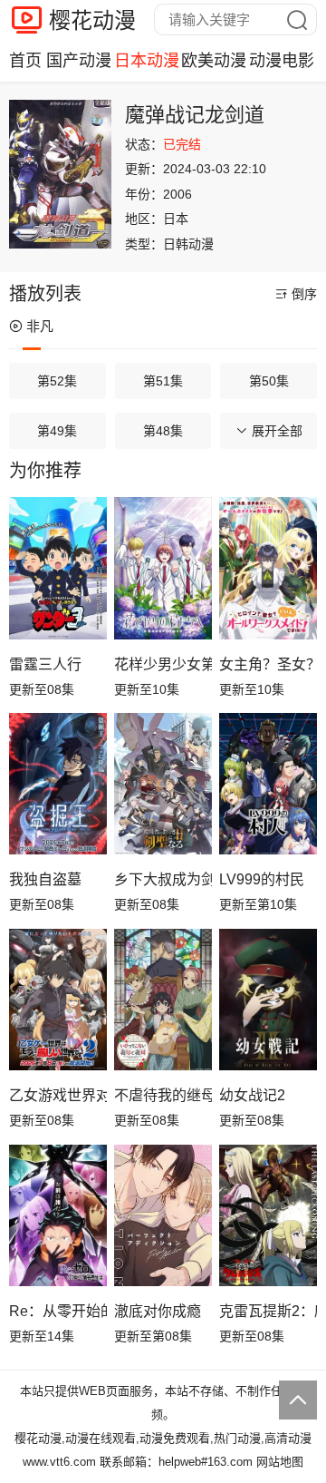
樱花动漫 (92, 20)
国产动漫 (78, 61)
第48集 (163, 431)
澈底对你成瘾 (157, 1311)
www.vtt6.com (59, 1461)
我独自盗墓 (45, 879)
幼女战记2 (252, 1095)
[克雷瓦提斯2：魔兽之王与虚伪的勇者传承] (268, 1216)
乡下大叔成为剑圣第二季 (163, 879)
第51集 (163, 381)
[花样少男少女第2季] (163, 568)
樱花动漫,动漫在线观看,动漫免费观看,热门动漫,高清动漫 (163, 1438)
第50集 (269, 381)
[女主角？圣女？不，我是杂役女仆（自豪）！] (268, 568)
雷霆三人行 (45, 664)
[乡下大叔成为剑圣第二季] (163, 784)
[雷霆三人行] (58, 568)
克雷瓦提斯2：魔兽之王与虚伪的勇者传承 (268, 1311)
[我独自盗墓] (58, 784)
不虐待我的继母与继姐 (163, 1095)
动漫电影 (281, 61)
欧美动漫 (213, 61)
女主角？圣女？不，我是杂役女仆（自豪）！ (268, 664)
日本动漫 (146, 61)
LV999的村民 (261, 879)
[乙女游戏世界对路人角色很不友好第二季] (58, 1000)
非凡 (39, 326)
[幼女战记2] (268, 1000)
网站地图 (279, 1461)
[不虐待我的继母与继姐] (163, 1000)
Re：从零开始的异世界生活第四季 (58, 1311)
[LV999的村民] (268, 784)
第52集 (57, 381)
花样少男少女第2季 (163, 664)
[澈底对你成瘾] (163, 1216)
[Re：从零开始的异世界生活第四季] (58, 1216)
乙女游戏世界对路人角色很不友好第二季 (58, 1095)
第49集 (57, 431)
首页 (25, 61)
